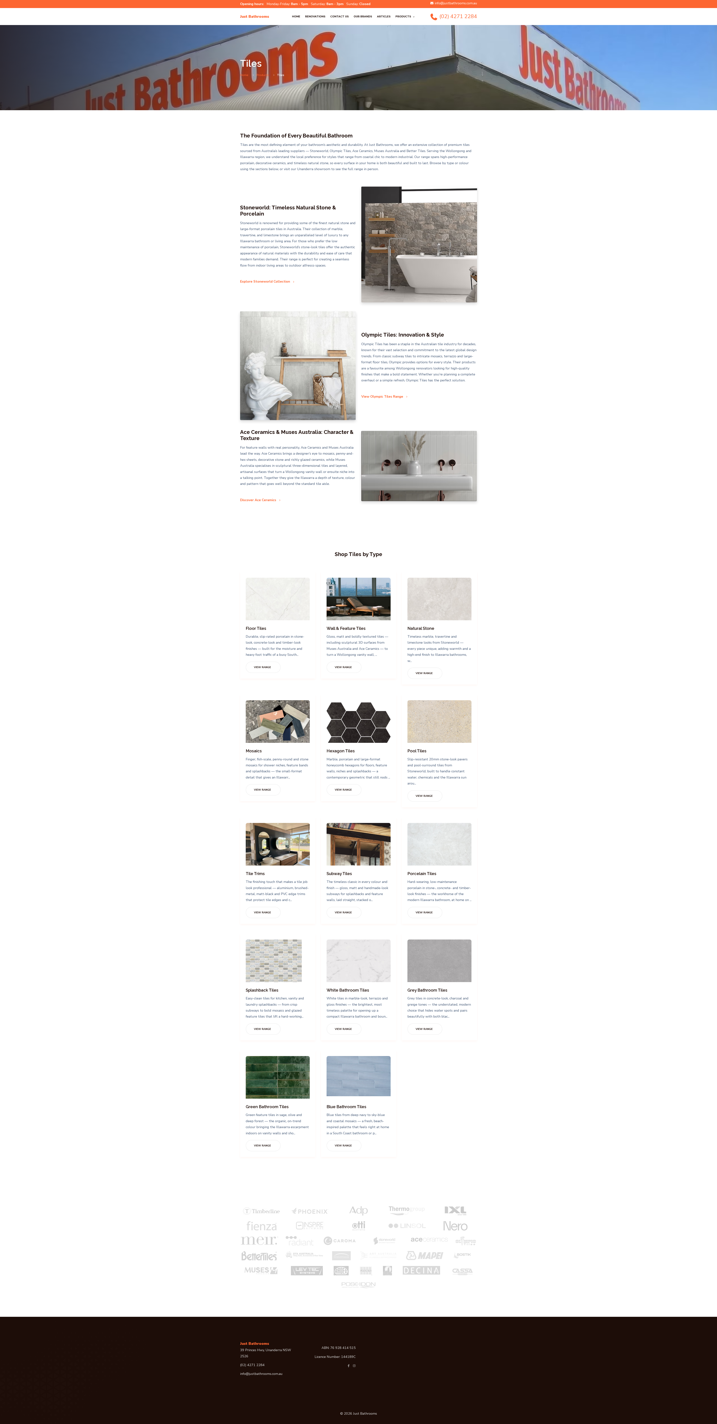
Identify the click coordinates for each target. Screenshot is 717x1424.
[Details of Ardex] (341, 1270)
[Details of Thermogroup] (407, 1211)
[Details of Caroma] (339, 1240)
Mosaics (254, 750)
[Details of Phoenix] (310, 1211)
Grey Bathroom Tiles (427, 990)
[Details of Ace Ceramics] (429, 1239)
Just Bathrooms (254, 16)
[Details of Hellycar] (341, 1255)
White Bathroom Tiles (348, 990)
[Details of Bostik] (463, 1255)
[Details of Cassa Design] (462, 1270)
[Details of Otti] (358, 1225)
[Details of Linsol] (407, 1225)
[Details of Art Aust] (378, 1255)
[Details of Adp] (358, 1211)
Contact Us (339, 16)
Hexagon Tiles (341, 750)
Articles (384, 16)
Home (296, 16)
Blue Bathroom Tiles (346, 1106)
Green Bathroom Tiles (267, 1106)
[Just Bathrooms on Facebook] (348, 1365)
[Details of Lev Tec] (307, 1270)
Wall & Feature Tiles (346, 628)
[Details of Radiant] (300, 1240)
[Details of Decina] (421, 1270)
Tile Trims (255, 873)
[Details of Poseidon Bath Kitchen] (358, 1285)
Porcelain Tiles (421, 873)
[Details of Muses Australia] (261, 1270)
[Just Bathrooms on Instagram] (354, 1365)
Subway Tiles (339, 873)
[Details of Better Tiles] (259, 1255)
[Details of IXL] (455, 1211)
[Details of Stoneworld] (384, 1240)
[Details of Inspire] (310, 1225)
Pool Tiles (416, 750)
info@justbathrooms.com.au (456, 3)
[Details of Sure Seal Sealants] (387, 1270)
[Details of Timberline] (261, 1211)
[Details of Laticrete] (365, 1270)
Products (403, 16)
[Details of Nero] (455, 1225)
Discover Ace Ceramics (258, 500)
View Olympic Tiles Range (382, 396)
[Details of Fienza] (261, 1225)
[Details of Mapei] (424, 1255)
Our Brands (363, 16)
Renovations (315, 16)
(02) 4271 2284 (457, 16)
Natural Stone (420, 628)
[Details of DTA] (304, 1254)
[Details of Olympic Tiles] (465, 1240)
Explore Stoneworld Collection (265, 281)
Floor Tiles (256, 628)
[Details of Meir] (259, 1240)
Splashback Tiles (262, 990)
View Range (262, 667)
